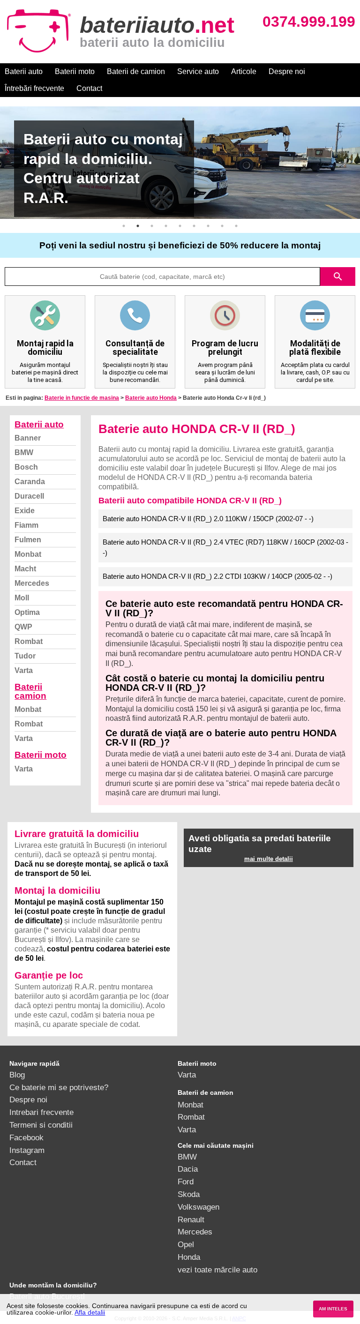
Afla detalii (90, 1312)
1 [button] (123, 226)
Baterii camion (30, 691)
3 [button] (152, 226)
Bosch (26, 467)
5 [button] (180, 226)
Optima (27, 612)
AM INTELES (333, 1308)
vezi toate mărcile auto (217, 1269)
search (338, 276)
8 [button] (222, 226)
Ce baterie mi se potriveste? (58, 1087)
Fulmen (28, 540)
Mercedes (32, 583)
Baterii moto (75, 71)
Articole (243, 71)
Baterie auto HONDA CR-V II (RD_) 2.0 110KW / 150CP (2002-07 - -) (208, 519)
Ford (186, 1181)
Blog (17, 1074)
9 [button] (236, 226)
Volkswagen (198, 1207)
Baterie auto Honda (151, 398)
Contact (89, 88)
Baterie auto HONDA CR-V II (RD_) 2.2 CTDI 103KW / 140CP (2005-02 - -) (217, 576)
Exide (25, 511)
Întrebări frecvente (34, 88)
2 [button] (137, 226)
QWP (23, 627)
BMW (24, 452)
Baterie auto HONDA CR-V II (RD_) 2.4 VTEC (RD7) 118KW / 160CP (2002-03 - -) (225, 547)
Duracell (29, 496)
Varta (24, 670)
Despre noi (287, 71)
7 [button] (208, 226)
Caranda (30, 482)
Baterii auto (24, 71)
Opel (186, 1244)
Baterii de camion (136, 71)
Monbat (28, 554)
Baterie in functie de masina (82, 398)
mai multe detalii (268, 858)
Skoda (189, 1194)
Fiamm (26, 525)
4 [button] (166, 226)
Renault (191, 1219)
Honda (189, 1257)
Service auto (198, 71)
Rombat (29, 641)
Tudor (25, 656)
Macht (25, 569)
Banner (28, 438)
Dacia (188, 1169)
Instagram (27, 1150)
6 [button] (194, 226)
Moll (22, 598)
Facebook (26, 1137)
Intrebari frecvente (41, 1112)
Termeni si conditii (41, 1125)
